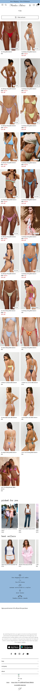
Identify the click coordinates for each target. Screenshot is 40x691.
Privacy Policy (14, 682)
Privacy (23, 642)
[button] (5, 5)
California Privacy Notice (27, 682)
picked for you (9, 500)
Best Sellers (8, 536)
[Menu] (2, 5)
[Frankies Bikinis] (17, 5)
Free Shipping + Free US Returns (20, 1)
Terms (18, 642)
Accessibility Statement (20, 685)
